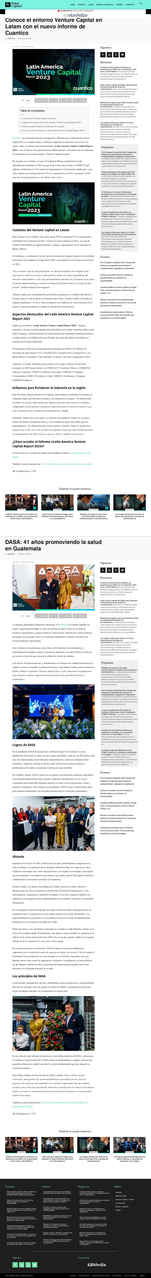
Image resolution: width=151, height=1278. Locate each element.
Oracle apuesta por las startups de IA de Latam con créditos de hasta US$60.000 (118, 173)
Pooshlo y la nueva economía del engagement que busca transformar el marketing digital (56, 1208)
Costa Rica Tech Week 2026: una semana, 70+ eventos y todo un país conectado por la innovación (21, 1235)
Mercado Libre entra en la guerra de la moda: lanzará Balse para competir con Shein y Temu (93, 1234)
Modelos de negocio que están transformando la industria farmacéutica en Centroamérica (119, 104)
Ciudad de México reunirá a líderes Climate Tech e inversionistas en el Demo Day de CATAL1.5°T (118, 290)
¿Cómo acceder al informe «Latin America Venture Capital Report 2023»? (54, 130)
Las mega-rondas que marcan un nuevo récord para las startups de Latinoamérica (117, 124)
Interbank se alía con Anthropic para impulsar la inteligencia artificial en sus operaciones (93, 1210)
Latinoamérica (93, 509)
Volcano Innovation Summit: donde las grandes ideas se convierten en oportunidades (116, 277)
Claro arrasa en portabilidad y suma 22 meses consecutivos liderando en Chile (93, 1218)
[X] (116, 54)
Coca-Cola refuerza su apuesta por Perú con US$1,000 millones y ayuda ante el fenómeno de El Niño (93, 1225)
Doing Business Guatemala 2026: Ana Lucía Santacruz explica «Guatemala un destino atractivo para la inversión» (57, 1200)
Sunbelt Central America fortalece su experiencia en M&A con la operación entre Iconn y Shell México (118, 69)
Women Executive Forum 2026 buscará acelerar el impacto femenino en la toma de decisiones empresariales (118, 302)
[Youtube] (122, 54)
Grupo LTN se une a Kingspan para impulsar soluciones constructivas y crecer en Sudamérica (94, 1242)
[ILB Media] (96, 1264)
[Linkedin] (109, 54)
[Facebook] (103, 54)
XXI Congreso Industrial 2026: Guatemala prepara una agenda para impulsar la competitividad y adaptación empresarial (118, 154)
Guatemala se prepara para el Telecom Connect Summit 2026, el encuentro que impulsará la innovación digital (117, 315)
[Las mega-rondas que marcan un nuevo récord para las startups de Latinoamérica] (129, 502)
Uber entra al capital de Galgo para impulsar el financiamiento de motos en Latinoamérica (118, 87)
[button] (141, 3)
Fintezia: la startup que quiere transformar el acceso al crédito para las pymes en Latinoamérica (57, 1241)
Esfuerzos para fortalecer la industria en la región (43, 126)
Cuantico (17, 137)
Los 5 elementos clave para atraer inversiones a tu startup (67, 463)
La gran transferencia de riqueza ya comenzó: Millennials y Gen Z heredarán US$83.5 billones (118, 214)
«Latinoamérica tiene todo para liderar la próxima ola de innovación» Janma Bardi (57, 1192)
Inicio (16, 47)
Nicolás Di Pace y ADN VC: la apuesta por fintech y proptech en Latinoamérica (57, 1233)
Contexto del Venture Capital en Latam (39, 118)
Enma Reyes (11, 38)
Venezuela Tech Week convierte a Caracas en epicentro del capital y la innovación (21, 1243)
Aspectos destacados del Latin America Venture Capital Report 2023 (51, 122)
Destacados (27, 47)
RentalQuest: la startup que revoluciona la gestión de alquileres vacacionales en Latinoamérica (57, 1217)
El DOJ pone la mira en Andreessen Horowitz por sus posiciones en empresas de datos (118, 194)
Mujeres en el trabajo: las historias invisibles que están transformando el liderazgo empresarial (56, 1225)
